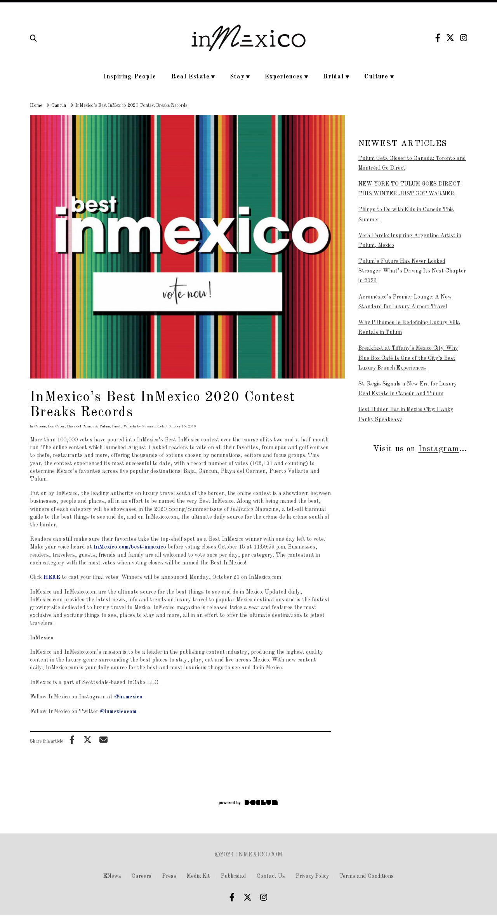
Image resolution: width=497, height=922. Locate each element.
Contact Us (271, 876)
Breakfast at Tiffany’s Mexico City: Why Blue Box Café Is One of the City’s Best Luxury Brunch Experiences (408, 358)
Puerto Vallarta (124, 426)
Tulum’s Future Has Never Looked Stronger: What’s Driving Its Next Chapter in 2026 (412, 271)
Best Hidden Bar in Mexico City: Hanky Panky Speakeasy (405, 414)
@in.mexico (128, 697)
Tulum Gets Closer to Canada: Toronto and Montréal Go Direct (412, 163)
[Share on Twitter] (88, 739)
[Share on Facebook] (72, 739)
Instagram (439, 449)
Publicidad (233, 876)
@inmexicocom (118, 711)
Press (169, 876)
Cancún (40, 426)
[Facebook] (437, 38)
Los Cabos (56, 426)
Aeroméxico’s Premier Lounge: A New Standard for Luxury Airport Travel (405, 301)
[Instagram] (463, 38)
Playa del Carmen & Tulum (88, 426)
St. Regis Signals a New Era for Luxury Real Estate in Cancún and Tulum (407, 388)
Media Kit (198, 876)
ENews (112, 876)
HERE (51, 577)
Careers (141, 876)
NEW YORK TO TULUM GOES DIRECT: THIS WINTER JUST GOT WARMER (410, 188)
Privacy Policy (312, 876)
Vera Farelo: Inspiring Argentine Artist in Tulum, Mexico (409, 240)
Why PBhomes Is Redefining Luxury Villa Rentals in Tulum (409, 327)
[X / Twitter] (450, 38)
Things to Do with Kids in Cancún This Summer (406, 214)
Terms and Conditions (366, 876)
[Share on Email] (103, 739)
